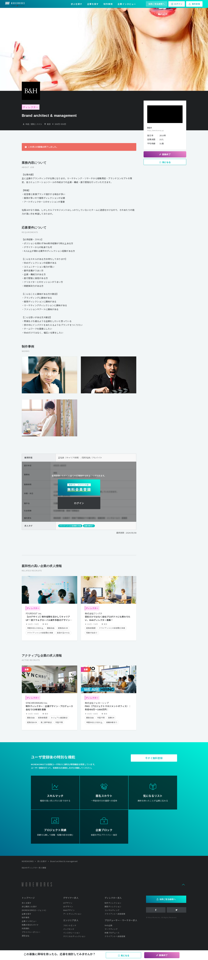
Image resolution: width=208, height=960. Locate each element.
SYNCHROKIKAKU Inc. (37, 702)
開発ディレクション (113, 906)
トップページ (28, 897)
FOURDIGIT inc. (34, 613)
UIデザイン (67, 903)
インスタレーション (71, 932)
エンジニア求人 (70, 920)
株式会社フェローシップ (97, 702)
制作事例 (108, 3)
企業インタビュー (127, 3)
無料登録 (196, 3)
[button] (183, 884)
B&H (149, 127)
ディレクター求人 (113, 897)
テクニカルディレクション (74, 936)
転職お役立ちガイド (30, 924)
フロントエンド (69, 925)
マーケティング (111, 929)
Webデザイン (69, 910)
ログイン (178, 3)
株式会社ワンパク (93, 613)
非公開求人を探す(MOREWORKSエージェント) (34, 908)
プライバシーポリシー (31, 932)
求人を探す (76, 3)
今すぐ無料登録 (154, 758)
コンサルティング (112, 910)
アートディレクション (72, 913)
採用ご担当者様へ (156, 3)
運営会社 (25, 935)
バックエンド (68, 929)
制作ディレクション (113, 903)
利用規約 (25, 928)
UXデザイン (68, 906)
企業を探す (93, 3)
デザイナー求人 (70, 897)
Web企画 (108, 925)
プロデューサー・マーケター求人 (121, 920)
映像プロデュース (112, 932)
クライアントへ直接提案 (115, 913)
